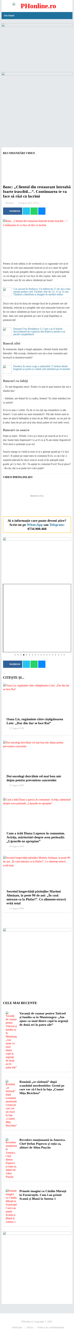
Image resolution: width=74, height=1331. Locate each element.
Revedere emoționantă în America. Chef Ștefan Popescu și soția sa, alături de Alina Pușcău (42, 1143)
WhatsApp (35, 525)
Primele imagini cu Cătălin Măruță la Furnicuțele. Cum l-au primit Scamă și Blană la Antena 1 (42, 1194)
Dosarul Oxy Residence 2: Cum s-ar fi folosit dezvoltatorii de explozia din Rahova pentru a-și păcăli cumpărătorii (39, 331)
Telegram (56, 525)
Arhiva (30, 1327)
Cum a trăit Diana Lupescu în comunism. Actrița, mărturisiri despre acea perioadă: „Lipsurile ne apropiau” (36, 837)
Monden (10, 203)
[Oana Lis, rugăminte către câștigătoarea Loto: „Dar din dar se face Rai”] (37, 699)
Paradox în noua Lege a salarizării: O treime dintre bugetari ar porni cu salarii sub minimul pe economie (41, 367)
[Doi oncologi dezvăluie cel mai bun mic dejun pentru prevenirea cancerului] (37, 756)
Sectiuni (9, 15)
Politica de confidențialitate (51, 1327)
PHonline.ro (27, 1321)
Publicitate (17, 1327)
